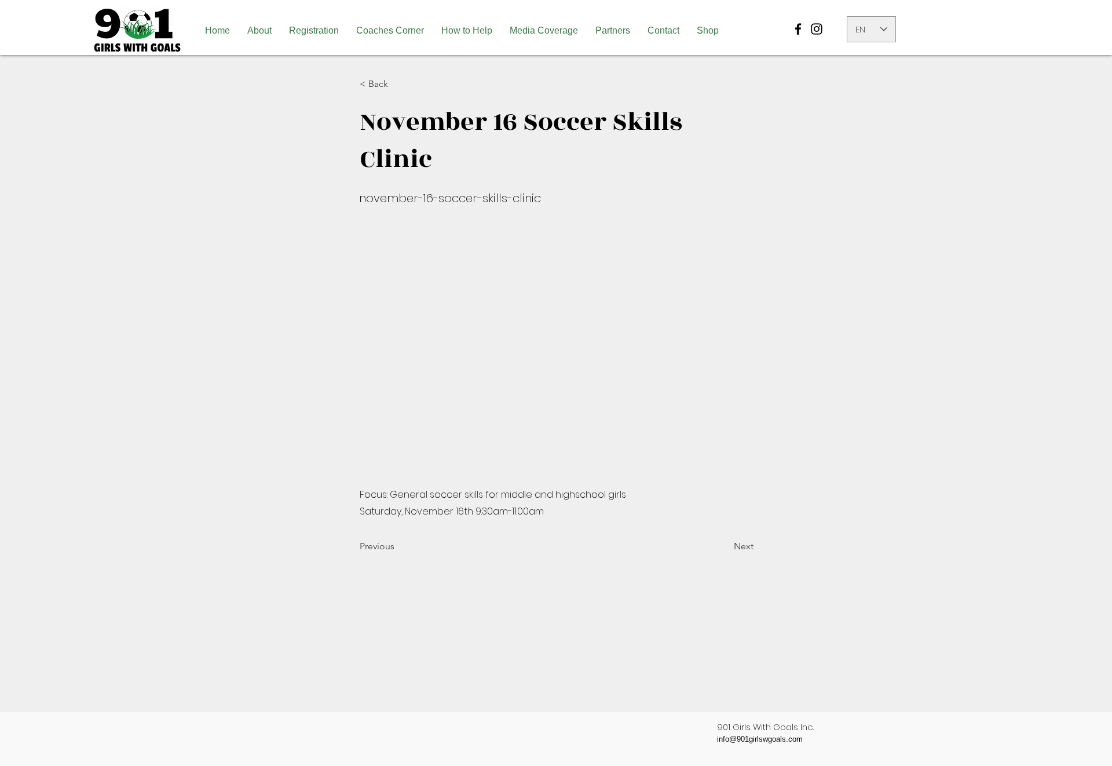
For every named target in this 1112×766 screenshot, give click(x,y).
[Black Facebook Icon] (798, 29)
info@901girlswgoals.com (760, 739)
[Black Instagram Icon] (816, 29)
